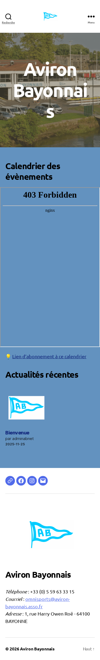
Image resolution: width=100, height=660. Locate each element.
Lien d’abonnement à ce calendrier (49, 356)
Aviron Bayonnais (37, 648)
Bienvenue (17, 432)
